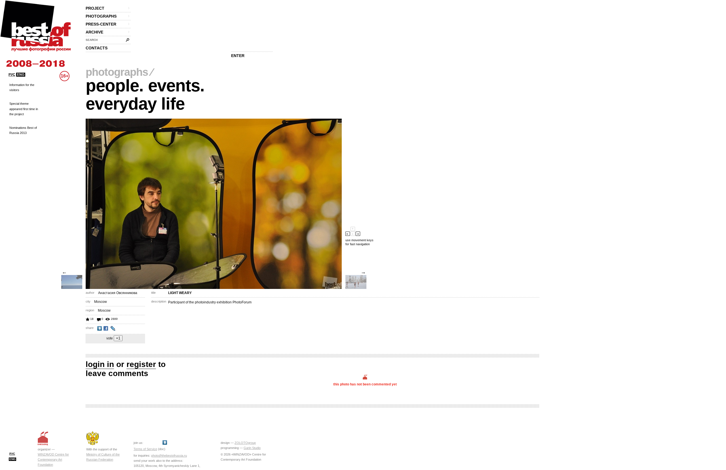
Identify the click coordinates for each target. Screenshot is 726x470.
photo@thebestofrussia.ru (169, 455)
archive (94, 32)
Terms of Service (145, 449)
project (95, 8)
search (92, 39)
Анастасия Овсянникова (117, 293)
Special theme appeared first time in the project (23, 109)
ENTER (237, 55)
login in (100, 364)
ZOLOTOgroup (245, 442)
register (141, 364)
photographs (101, 16)
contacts (96, 48)
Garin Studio (252, 448)
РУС (12, 75)
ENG (20, 75)
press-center (101, 24)
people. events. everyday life (145, 94)
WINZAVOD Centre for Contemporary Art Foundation (53, 459)
